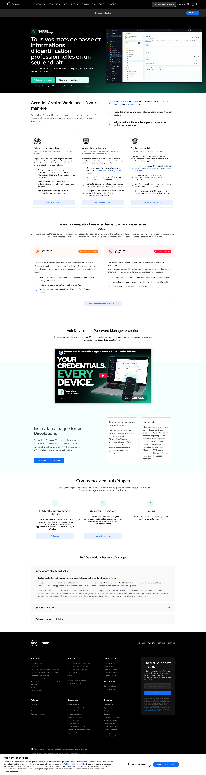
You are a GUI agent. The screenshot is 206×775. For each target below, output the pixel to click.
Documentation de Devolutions (77, 708)
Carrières (107, 714)
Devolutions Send (109, 663)
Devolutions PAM (72, 673)
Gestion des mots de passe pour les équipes (45, 673)
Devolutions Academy (74, 714)
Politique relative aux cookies (74, 764)
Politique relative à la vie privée (152, 710)
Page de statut (72, 733)
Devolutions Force (73, 720)
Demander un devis (37, 711)
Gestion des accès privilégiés (40, 676)
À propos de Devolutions (112, 708)
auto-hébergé (152, 168)
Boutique (34, 705)
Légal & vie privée (109, 723)
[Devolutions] (13, 4)
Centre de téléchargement (164, 4)
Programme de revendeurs (112, 717)
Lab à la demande (73, 723)
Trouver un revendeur (38, 714)
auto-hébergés (100, 170)
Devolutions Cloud (110, 686)
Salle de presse (109, 733)
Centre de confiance (110, 727)
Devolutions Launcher (111, 673)
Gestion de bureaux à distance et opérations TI (46, 669)
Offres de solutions (37, 663)
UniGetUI (70, 676)
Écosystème (108, 711)
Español (171, 643)
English (141, 643)
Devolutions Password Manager (77, 669)
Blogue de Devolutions (74, 717)
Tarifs (32, 708)
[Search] (188, 4)
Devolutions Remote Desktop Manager (79, 663)
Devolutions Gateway (110, 669)
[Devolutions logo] (40, 643)
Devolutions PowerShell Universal (77, 666)
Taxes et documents (110, 720)
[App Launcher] (197, 4)
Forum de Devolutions (74, 711)
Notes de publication (103, 13)
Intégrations (34, 687)
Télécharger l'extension (68, 80)
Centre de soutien (73, 705)
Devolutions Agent (110, 666)
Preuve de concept (37, 690)
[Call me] (193, 4)
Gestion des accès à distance (40, 679)
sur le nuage (132, 104)
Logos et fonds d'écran (111, 736)
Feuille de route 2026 (74, 683)
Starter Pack (35, 666)
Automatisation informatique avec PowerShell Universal (45, 683)
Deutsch (161, 643)
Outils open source (110, 676)
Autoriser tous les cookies (166, 764)
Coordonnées (108, 705)
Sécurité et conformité (111, 730)
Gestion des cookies (139, 764)
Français (151, 643)
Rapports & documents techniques (78, 730)
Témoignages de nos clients (76, 727)
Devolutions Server (110, 689)
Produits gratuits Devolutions (76, 680)
